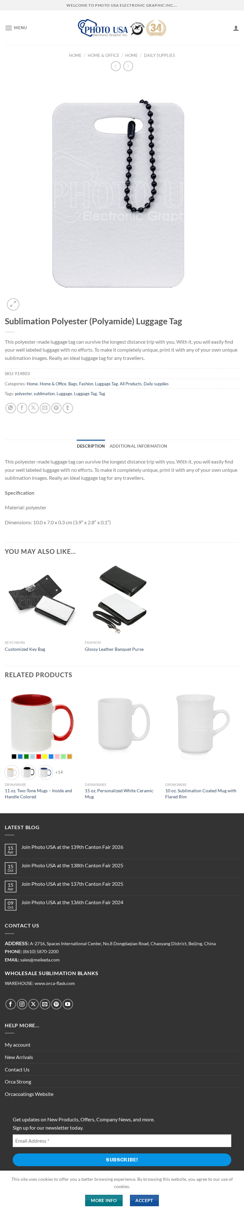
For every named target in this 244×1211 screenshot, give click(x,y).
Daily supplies (159, 55)
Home (75, 55)
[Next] (239, 749)
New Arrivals (19, 1057)
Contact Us (17, 1069)
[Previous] (5, 749)
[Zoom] (13, 304)
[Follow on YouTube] (68, 1004)
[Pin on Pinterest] (56, 408)
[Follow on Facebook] (10, 1004)
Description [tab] (91, 446)
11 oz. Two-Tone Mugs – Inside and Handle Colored (38, 793)
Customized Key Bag (25, 649)
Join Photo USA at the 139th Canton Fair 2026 (72, 847)
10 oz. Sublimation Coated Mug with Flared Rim (200, 793)
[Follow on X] (33, 1004)
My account (17, 1045)
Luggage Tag (106, 383)
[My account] (236, 28)
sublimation (44, 393)
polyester (23, 393)
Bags (72, 383)
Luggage (64, 393)
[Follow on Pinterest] (56, 1004)
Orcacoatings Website (29, 1094)
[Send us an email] (45, 1004)
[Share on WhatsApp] (10, 408)
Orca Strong (18, 1081)
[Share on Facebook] (22, 408)
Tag (102, 393)
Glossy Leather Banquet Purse (114, 649)
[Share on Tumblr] (68, 408)
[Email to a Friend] (45, 408)
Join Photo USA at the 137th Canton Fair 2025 (72, 884)
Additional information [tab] (138, 446)
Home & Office (103, 55)
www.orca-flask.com (55, 983)
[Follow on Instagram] (22, 1004)
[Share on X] (33, 408)
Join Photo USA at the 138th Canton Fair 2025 (72, 865)
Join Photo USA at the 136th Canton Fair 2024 (72, 902)
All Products (131, 383)
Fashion (86, 383)
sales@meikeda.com (40, 959)
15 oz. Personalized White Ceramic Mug (119, 793)
